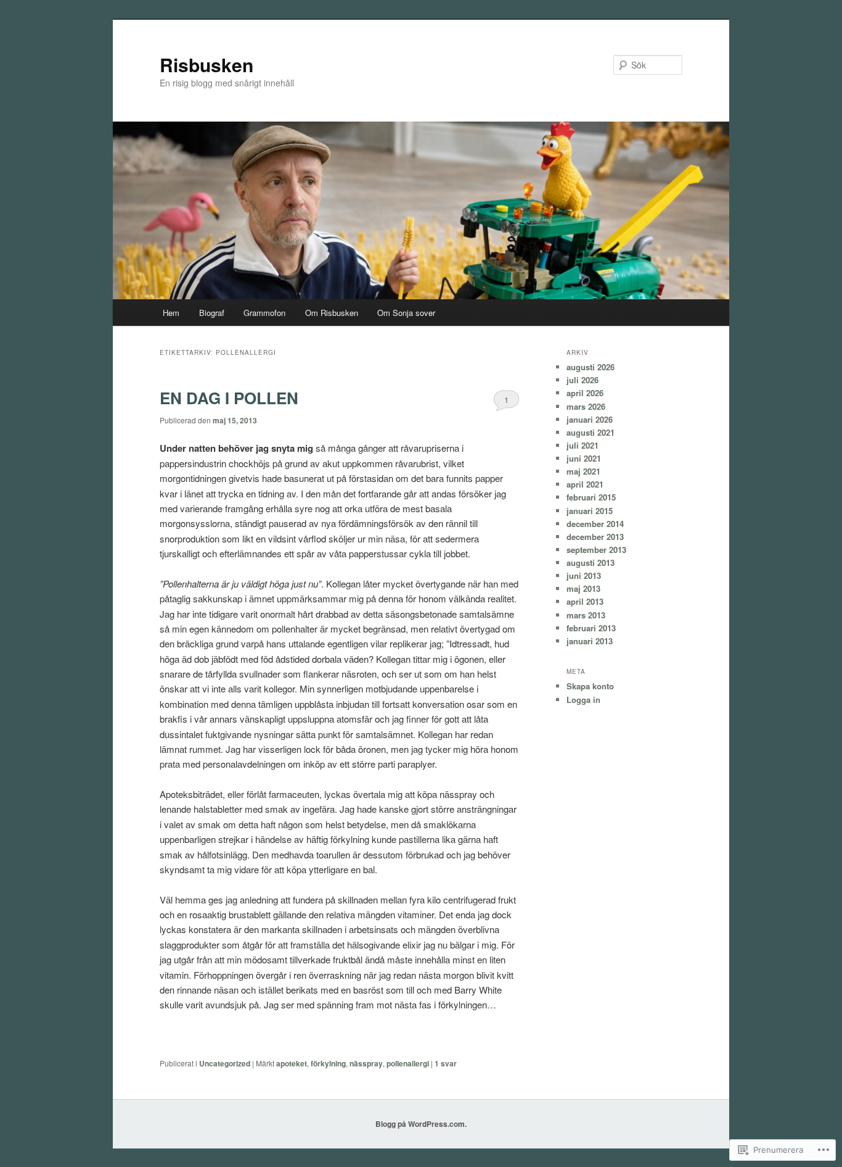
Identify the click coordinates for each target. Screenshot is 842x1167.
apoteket (291, 1063)
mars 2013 (585, 615)
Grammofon (264, 312)
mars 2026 (585, 406)
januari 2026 (589, 419)
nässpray (366, 1063)
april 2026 (584, 393)
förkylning (328, 1063)
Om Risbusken (331, 312)
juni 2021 (583, 458)
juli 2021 (582, 445)
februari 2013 (591, 628)
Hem (171, 312)
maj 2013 (583, 588)
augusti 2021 (590, 432)
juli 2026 (582, 380)
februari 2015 (591, 497)
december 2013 (595, 536)
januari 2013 (589, 641)
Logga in (583, 699)
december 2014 (595, 524)
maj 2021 (583, 471)
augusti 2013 (590, 562)
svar (446, 1063)
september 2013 (596, 549)
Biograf (211, 312)
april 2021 (584, 484)
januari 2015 (589, 511)
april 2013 (584, 601)
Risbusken (206, 64)
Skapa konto (590, 686)
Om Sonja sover (406, 312)
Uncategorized (224, 1063)
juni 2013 (583, 575)
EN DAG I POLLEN (229, 397)
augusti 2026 (590, 367)
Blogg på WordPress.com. (421, 1123)
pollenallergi (407, 1063)
